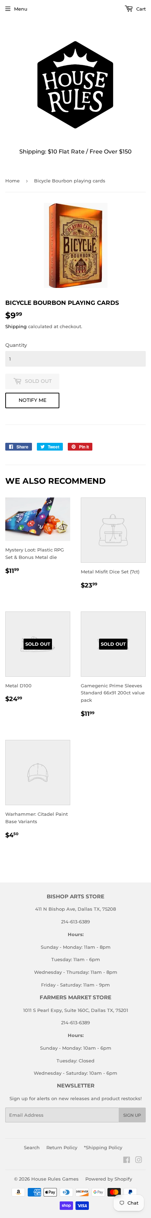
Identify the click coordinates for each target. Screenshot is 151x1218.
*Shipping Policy (103, 1147)
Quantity (16, 345)
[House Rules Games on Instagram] (138, 1161)
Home (12, 180)
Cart (140, 9)
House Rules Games (55, 1179)
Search (32, 1147)
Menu (20, 9)
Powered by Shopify (108, 1179)
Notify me (32, 400)
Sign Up (132, 1115)
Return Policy (61, 1147)
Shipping (16, 326)
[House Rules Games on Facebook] (126, 1161)
